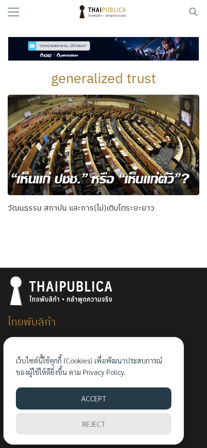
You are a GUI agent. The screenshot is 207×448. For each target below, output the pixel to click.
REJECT (93, 423)
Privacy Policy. (104, 371)
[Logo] (103, 12)
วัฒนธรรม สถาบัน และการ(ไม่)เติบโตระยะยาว (81, 207)
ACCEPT (93, 398)
